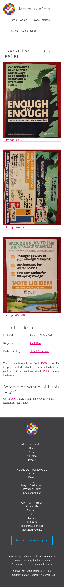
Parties (14, 31)
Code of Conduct (32, 492)
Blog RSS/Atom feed (32, 485)
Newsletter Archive (32, 529)
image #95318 (15, 140)
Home (13, 20)
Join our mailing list (32, 540)
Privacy (32, 459)
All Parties (32, 455)
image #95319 (15, 227)
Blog (32, 481)
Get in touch (9, 398)
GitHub (32, 518)
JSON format (47, 363)
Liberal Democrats (39, 351)
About (23, 20)
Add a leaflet (28, 31)
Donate (32, 477)
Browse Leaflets (40, 20)
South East (35, 343)
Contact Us (32, 506)
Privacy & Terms (32, 488)
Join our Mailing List (32, 525)
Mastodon (32, 510)
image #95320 (15, 315)
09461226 (50, 574)
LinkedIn (32, 521)
